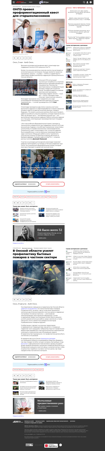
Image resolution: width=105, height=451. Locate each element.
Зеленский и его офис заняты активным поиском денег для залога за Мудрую (79, 12)
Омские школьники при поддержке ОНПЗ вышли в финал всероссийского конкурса (41, 169)
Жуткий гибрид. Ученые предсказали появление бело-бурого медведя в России (82, 263)
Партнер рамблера (38, 444)
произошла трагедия (48, 338)
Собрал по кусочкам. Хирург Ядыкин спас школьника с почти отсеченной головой (82, 258)
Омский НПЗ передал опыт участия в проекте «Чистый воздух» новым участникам (53, 215)
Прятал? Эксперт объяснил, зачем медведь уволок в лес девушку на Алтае (81, 60)
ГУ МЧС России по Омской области (22, 295)
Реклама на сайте (29, 421)
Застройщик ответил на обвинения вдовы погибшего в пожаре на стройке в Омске (54, 383)
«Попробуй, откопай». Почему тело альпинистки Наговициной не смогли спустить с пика (82, 76)
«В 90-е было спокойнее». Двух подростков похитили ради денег (81, 268)
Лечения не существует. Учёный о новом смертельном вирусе (81, 70)
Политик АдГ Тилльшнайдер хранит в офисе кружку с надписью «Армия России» (79, 38)
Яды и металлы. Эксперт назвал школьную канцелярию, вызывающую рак (81, 65)
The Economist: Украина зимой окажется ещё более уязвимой (80, 101)
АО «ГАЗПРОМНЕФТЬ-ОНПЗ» (20, 54)
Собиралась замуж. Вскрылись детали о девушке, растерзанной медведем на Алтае (81, 252)
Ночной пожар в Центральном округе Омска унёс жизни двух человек (28, 393)
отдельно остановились (29, 308)
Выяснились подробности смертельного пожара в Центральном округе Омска (53, 388)
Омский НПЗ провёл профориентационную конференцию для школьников (28, 220)
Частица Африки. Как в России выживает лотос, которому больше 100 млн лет (82, 274)
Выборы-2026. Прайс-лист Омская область (57, 421)
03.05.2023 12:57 (17, 6)
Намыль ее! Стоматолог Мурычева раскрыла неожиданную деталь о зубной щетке (82, 49)
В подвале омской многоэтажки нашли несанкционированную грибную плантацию (28, 388)
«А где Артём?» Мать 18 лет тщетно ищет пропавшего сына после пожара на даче (82, 54)
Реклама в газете (40, 421)
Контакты (72, 421)
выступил (24, 344)
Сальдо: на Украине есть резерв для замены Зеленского (82, 90)
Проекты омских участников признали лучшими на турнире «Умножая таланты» (28, 210)
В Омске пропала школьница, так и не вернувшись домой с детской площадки (79, 32)
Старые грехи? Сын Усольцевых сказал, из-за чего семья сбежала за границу (82, 279)
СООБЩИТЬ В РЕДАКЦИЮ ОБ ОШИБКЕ (33, 422)
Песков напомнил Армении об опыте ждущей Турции (82, 106)
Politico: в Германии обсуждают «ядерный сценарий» (81, 85)
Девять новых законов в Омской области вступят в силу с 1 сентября (79, 18)
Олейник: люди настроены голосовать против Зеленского (81, 96)
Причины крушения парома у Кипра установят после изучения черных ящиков (79, 25)
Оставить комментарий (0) (52, 184)
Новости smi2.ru (18, 243)
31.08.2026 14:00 (17, 248)
